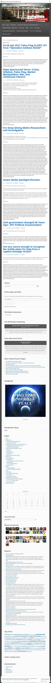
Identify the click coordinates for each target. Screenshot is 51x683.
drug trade (12, 102)
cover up (39, 236)
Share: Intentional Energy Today (12, 368)
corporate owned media (42, 151)
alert (18, 59)
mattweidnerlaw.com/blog (11, 614)
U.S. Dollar (24, 120)
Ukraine (29, 216)
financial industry (19, 103)
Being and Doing (9, 452)
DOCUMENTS (9, 459)
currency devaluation (33, 205)
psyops (26, 63)
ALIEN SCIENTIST (10, 556)
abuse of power (30, 95)
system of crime (8, 172)
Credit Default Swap (37, 99)
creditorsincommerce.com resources (13, 569)
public (29, 274)
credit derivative (44, 99)
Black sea (44, 204)
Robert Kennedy (10, 275)
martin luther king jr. (10, 271)
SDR (7, 117)
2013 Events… (9, 451)
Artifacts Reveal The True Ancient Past (14, 478)
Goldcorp (21, 209)
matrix (21, 164)
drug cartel (8, 102)
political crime (30, 239)
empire (19, 154)
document (13, 206)
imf (26, 106)
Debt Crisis (36, 101)
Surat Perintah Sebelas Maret (32, 171)
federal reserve (9, 641)
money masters (28, 112)
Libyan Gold (35, 109)
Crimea (27, 205)
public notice (30, 63)
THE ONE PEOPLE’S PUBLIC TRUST (10, 27)
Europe (20, 206)
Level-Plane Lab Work (11, 476)
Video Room (21, 27)
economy (17, 206)
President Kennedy (16, 63)
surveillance (10, 277)
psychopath (18, 213)
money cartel (14, 112)
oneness (36, 646)
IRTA (46, 161)
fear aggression (14, 208)
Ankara (23, 59)
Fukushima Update (10, 588)
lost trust (33, 644)
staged (8, 65)
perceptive (9, 273)
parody (17, 239)
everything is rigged (31, 206)
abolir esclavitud (11, 144)
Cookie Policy (26, 679)
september (5, 65)
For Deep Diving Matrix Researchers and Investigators (24, 129)
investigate (29, 108)
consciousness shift (13, 151)
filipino (46, 154)
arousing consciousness (7, 147)
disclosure (25, 267)
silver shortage (16, 117)
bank (5, 636)
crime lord (5, 101)
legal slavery (30, 109)
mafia (15, 239)
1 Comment (23, 228)
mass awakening (12, 164)
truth (5, 651)
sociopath (24, 215)
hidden (42, 158)
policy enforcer (32, 113)
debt (22, 153)
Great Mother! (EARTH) (12, 463)
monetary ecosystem (39, 164)
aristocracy (44, 146)
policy (8, 63)
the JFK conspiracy (28, 240)
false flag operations (43, 60)
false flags (9, 208)
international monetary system (21, 108)
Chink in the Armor (10, 564)
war (16, 65)
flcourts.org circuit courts (11, 576)
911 (10, 59)
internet (18, 644)
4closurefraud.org (9, 555)
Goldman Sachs (29, 105)
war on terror (20, 65)
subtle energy (5, 277)
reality (5, 240)
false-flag (4, 62)
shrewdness (33, 275)
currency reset (15, 153)
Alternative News (9, 458)
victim (36, 277)
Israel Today (8, 596)
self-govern (18, 649)
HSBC (24, 106)
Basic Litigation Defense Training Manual (14, 562)
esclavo (26, 154)
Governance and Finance (37, 105)
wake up (27, 173)
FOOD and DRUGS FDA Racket (13, 441)
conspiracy (40, 59)
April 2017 (26, 59)
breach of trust (20, 236)
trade (15, 216)
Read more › (5, 56)
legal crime (12, 162)
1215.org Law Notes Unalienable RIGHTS (14, 553)
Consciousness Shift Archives (9, 30)
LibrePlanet (8, 453)
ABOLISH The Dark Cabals (12, 447)
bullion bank (5, 98)
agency (15, 59)
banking (8, 636)
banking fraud (21, 266)
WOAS (27, 27)
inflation (37, 209)
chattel (21, 150)
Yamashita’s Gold (31, 175)
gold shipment (8, 158)
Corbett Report (9, 566)
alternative (5, 146)
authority (32, 147)
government (9, 62)
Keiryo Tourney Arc (10, 481)
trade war (18, 216)
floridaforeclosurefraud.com (11, 578)
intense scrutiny (40, 160)
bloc (47, 204)
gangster (4, 105)
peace (39, 646)
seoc (43, 63)
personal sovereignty (17, 168)
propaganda (22, 63)
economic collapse (21, 102)
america (41, 264)
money (10, 112)
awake (36, 147)
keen (33, 270)
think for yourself (10, 120)
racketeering (19, 116)
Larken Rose (15, 109)
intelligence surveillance (38, 106)
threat (13, 216)
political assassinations (40, 168)
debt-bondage (12, 639)
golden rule (13, 158)
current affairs (41, 638)
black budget (35, 204)
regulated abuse (25, 116)
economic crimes (30, 267)
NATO (21, 212)
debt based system (30, 101)
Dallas (20, 60)
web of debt (45, 173)
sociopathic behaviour (31, 215)
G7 (17, 157)
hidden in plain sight (15, 106)
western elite (5, 175)
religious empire (9, 171)
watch (27, 65)
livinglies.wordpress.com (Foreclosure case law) (16, 610)
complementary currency (39, 150)
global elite (9, 105)
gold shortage (23, 105)
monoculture (35, 165)
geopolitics (8, 643)
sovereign (23, 649)
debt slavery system (38, 153)
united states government (37, 240)
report (8, 240)
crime (6, 267)
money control (29, 165)
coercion (24, 205)
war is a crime (33, 173)
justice (25, 644)
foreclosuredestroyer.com (11, 580)
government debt (19, 158)
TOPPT (33, 172)
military (44, 644)
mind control (45, 110)
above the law (10, 264)
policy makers (37, 113)
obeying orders (5, 113)
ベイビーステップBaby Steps (35, 30)
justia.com (8, 601)
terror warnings (13, 65)
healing (30, 643)
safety (37, 63)
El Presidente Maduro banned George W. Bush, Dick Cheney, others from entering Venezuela (25, 367)
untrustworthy (12, 173)
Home (3, 24)
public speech (37, 274)
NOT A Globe (9, 474)
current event (16, 60)
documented (24, 60)
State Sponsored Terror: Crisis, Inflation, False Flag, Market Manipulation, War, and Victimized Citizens (21, 73)
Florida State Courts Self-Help (12, 577)
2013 (9, 236)
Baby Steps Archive (7, 34)
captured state (15, 98)
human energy (23, 160)
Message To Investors (11, 442)
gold (20, 105)
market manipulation (41, 109)
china (45, 636)
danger (13, 267)
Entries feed (8, 669)
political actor (42, 113)
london (12, 62)
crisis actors (12, 60)
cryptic (11, 267)
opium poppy (11, 113)
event (34, 60)
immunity (12, 270)
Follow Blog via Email (12, 292)
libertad (28, 162)
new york (25, 62)
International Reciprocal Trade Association (37, 161)
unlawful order (29, 120)
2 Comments (22, 254)
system (31, 649)
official (32, 271)
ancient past (17, 146)
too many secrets (16, 120)
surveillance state (41, 119)
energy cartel (27, 102)
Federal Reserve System (11, 103)
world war (18, 175)
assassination (21, 147)
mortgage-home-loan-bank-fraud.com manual (15, 624)
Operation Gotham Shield (38, 62)
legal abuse (7, 162)
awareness (12, 236)
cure (35, 638)
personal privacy (14, 273)
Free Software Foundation (11, 584)
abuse (36, 144)
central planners (43, 98)
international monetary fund (11, 108)
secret (26, 275)
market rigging (41, 211)
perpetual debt (10, 168)
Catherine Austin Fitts (22, 98)
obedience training (41, 112)
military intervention (10, 212)
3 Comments (21, 133)
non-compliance (31, 646)
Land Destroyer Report (10, 602)
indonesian (35, 160)
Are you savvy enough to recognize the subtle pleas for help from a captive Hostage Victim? (24, 249)
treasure (36, 172)
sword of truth (27, 649)
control (21, 638)
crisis (8, 60)
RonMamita (16, 80)
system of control (36, 649)
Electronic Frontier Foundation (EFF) (13, 570)
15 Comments (21, 80)
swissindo (40, 171)
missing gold (29, 164)
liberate (25, 162)
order (35, 271)
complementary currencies (30, 150)
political (10, 63)
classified (36, 266)
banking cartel (24, 204)
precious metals (24, 115)
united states (9, 651)
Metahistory (8, 616)
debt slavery (41, 101)
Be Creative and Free (10, 364)
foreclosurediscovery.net (11, 581)
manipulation (28, 211)
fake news (37, 60)
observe (29, 271)
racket (30, 169)
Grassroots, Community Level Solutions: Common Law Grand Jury (20, 362)
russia (36, 648)
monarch (33, 164)
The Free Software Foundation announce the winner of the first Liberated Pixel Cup (23, 365)
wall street (42, 120)
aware (30, 59)
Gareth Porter (34, 208)
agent (36, 264)
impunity (16, 270)
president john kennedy (15, 274)
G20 (46, 103)
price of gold (37, 115)
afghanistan (37, 95)
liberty (31, 162)
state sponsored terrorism (40, 275)
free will (10, 157)
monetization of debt (9, 165)
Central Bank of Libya (36, 98)
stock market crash (34, 119)
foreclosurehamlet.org (10, 582)
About (7, 24)
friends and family (43, 267)
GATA (38, 208)
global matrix (25, 157)
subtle (46, 275)
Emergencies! (13, 24)
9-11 (9, 59)
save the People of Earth (40, 116)
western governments (12, 175)
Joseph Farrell (34, 108)
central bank (29, 98)
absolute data (22, 144)
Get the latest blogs (10, 302)
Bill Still (16, 236)
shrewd (29, 275)
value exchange (18, 173)
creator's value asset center (8, 153)
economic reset (15, 154)
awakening (40, 147)
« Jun (5, 511)
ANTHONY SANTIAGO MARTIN (26, 146)
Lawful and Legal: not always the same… (15, 460)
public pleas (32, 274)
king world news (23, 211)
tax (40, 649)
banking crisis (30, 204)
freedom (13, 157)
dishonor (43, 236)
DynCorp (16, 102)
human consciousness (17, 160)
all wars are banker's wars (12, 204)
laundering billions (21, 109)
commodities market (10, 99)
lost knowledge (35, 162)
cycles (20, 153)
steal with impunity (20, 119)
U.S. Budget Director (24, 216)
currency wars (39, 205)
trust (44, 649)
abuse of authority (23, 95)
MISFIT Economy (9, 619)
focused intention (25, 155)
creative (25, 638)
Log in (7, 668)
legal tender (21, 162)
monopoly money (35, 112)
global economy (42, 208)
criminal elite (13, 101)
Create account (9, 666)
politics (14, 115)
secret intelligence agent (20, 240)
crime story (9, 101)
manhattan (16, 62)
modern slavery (6, 112)
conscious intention (6, 151)
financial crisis (15, 641)
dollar (27, 639)
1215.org (8, 449)
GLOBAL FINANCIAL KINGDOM (14, 469)
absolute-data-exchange (29, 144)
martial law (5, 271)
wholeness (30, 651)
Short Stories (37, 27)
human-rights (8, 270)
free (29, 641)
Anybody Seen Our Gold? (36, 146)
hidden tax (21, 106)
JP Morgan (39, 108)
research (34, 63)
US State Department (36, 120)
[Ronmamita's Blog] (25, 12)
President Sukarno (13, 169)
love (36, 644)
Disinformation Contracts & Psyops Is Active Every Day (17, 372)
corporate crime (31, 99)
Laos (4, 162)
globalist (38, 157)
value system (23, 173)
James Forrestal (10, 211)
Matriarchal (17, 164)
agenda (33, 264)
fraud (7, 157)
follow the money (31, 155)
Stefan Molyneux (27, 119)
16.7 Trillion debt (11, 95)
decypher (21, 267)
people (43, 271)
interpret (26, 270)
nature (23, 646)
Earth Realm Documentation (22, 30)
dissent (24, 639)
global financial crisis (15, 105)
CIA (24, 236)
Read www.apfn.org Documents (13, 455)
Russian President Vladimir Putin (12, 215)
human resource (30, 160)
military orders (40, 110)
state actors (44, 117)
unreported (27, 277)
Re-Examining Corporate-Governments (14, 445)
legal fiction (16, 162)
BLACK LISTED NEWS (10, 563)
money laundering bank (21, 112)
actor (34, 95)
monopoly (39, 165)
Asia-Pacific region (15, 147)
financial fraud (21, 641)
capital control (10, 98)
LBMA (26, 109)
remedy (22, 648)
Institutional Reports (10, 467)
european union (25, 206)
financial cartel (5, 155)
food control (37, 155)
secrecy (9, 117)
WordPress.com (9, 672)
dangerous (17, 267)
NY (33, 62)
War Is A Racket (39, 173)
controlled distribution (26, 151)
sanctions (20, 215)
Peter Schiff (22, 113)
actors (13, 59)
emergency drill (30, 60)
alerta (20, 59)
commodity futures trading (18, 99)
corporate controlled (34, 151)
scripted (40, 63)
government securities (33, 158)
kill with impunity (10, 109)
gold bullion (17, 209)
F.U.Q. (31, 27)
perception (5, 273)
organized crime (17, 113)
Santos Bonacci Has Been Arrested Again (14, 369)
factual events (38, 206)
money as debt (19, 165)
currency (37, 638)
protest (14, 213)
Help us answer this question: (12, 374)
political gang (10, 115)
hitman (35, 209)
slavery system (22, 117)
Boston (36, 59)
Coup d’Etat (36, 236)
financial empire (18, 155)
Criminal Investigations (20, 101)
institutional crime (30, 106)
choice (24, 150)
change (42, 636)
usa (3, 242)
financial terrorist (26, 103)
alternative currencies (11, 146)
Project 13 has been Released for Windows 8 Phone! (17, 371)
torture (21, 120)
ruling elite (33, 116)
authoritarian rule (28, 147)
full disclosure (42, 103)
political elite (5, 115)
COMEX (4, 99)
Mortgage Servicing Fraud (11, 623)
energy (38, 639)
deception (44, 153)
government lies (8, 106)
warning (24, 65)
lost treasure (44, 162)
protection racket (10, 116)
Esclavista (23, 154)
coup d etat (31, 236)
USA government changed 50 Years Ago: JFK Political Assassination (24, 223)
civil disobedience (19, 205)
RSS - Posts (8, 314)
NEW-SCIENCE (9, 462)
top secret (23, 277)
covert (44, 59)
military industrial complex (26, 110)
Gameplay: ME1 (9, 465)
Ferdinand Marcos (41, 154)
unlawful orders (34, 216)
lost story (39, 162)
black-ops (33, 59)
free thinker (37, 103)
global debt (21, 157)
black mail (40, 204)
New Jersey (21, 62)
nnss (31, 62)
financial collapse (12, 155)
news (28, 62)
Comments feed (9, 670)
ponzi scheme (18, 115)
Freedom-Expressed (10, 66)
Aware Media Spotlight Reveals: (21, 180)
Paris (45, 62)
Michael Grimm (18, 110)
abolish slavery (17, 95)
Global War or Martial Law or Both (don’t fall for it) (28, 24)
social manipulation (28, 117)
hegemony (39, 158)
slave (25, 171)
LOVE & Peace (9, 612)
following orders (32, 103)
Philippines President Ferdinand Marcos (28, 168)
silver (13, 117)
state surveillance (14, 119)
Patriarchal (5, 168)
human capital (9, 160)
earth (4, 154)
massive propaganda (11, 110)
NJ (29, 62)
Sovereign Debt (35, 117)
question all (26, 213)
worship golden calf (23, 175)
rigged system (41, 213)
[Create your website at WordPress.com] (25, 1)
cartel (7, 150)
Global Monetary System (32, 157)
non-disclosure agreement (22, 271)
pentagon (5, 63)
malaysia (6, 164)
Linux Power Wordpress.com (12, 609)
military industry (34, 110)
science (10, 649)
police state (27, 113)
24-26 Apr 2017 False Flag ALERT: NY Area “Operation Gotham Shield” (25, 46)
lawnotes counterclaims (11, 607)
